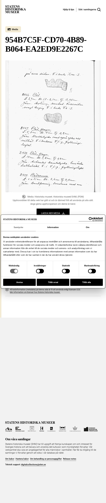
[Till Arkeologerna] (8, 429)
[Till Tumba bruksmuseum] (75, 429)
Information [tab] (53, 227)
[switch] (40, 271)
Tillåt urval (53, 282)
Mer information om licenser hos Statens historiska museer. (35, 292)
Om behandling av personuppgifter (46, 459)
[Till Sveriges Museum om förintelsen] (91, 429)
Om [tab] (87, 227)
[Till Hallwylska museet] (32, 429)
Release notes (69, 459)
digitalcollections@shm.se (33, 464)
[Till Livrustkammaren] (51, 429)
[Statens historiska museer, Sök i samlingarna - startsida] (15, 9)
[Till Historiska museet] (41, 429)
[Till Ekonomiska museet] (20, 429)
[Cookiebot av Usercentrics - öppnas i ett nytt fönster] (91, 219)
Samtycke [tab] (18, 227)
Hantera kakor (22, 459)
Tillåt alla (86, 282)
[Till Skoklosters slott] (62, 429)
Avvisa (19, 282)
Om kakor (9, 459)
